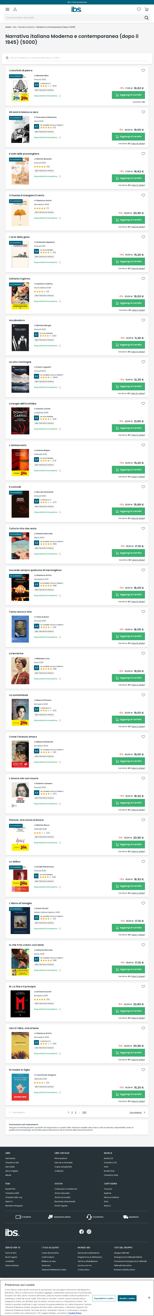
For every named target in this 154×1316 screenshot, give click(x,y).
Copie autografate (63, 1166)
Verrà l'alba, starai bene (24, 1028)
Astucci (107, 1205)
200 (84, 1112)
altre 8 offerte (138, 560)
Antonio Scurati (43, 991)
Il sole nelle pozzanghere (24, 153)
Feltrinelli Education (123, 1265)
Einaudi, (37, 79)
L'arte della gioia (19, 237)
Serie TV (8, 1201)
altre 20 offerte (137, 393)
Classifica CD (110, 1162)
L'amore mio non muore (23, 778)
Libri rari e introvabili (63, 1162)
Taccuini (108, 1189)
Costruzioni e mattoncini (66, 1189)
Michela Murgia (43, 325)
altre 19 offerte (138, 351)
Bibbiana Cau (42, 658)
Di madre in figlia (19, 1070)
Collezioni (59, 1171)
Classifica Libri (12, 1162)
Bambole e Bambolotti (65, 1201)
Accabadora (17, 320)
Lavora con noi (84, 1265)
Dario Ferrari (42, 908)
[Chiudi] (149, 1297)
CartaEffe (9, 1261)
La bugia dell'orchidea (22, 403)
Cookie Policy (75, 1313)
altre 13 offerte (138, 685)
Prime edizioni (61, 1158)
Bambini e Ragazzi (14, 1205)
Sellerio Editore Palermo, (44, 912)
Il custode (15, 487)
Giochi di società (62, 1197)
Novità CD (108, 1158)
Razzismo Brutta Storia (124, 1269)
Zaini (106, 1201)
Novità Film (10, 1189)
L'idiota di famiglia (20, 903)
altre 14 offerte (138, 435)
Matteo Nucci (42, 825)
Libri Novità (10, 1158)
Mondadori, (39, 204)
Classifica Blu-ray (13, 1197)
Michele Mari (42, 75)
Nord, (36, 121)
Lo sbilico (14, 861)
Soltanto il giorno (19, 278)
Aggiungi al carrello (131, 94)
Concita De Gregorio (46, 1075)
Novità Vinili (109, 1171)
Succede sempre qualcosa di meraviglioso (35, 570)
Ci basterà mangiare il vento (26, 195)
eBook (8, 1175)
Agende (107, 1193)
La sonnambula (18, 695)
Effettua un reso (49, 1261)
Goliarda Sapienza (45, 242)
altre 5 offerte (138, 310)
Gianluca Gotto (44, 200)
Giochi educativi (62, 1193)
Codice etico (83, 1269)
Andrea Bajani (43, 450)
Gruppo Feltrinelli (121, 1253)
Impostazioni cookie (103, 1298)
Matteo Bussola (44, 159)
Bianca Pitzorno (43, 700)
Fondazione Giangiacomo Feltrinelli (130, 1261)
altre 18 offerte (138, 143)
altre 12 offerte (138, 185)
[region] (77, 1298)
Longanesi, (38, 412)
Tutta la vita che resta (22, 528)
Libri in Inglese (11, 1171)
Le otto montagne (20, 362)
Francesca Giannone (46, 117)
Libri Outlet (10, 1166)
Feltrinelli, (38, 454)
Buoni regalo (11, 1257)
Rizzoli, (36, 537)
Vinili (106, 1166)
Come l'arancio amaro (23, 736)
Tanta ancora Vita (20, 612)
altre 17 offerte (138, 476)
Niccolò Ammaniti (44, 492)
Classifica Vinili (111, 1175)
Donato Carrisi (43, 408)
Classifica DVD (12, 1193)
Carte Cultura (48, 1257)
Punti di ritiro (10, 1253)
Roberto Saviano (44, 783)
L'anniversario (17, 445)
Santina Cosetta (44, 283)
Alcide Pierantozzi (45, 866)
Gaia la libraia (12, 1265)
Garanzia (46, 1265)
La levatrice (16, 653)
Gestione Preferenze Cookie (54, 1269)
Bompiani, (38, 704)
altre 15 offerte (138, 601)
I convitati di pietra (20, 70)
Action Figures (61, 1205)
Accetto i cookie (127, 1298)
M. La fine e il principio (22, 986)
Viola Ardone (42, 617)
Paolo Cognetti (43, 367)
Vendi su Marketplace (87, 1261)
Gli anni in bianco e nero (23, 112)
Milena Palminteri (44, 742)
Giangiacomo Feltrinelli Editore (128, 1257)
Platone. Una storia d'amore (26, 820)
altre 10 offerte (138, 1101)
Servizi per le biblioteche (88, 1253)
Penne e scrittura (111, 1197)
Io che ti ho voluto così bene (26, 945)
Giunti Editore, (40, 287)
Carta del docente (50, 1253)
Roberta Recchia (44, 533)
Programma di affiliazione (90, 1257)
